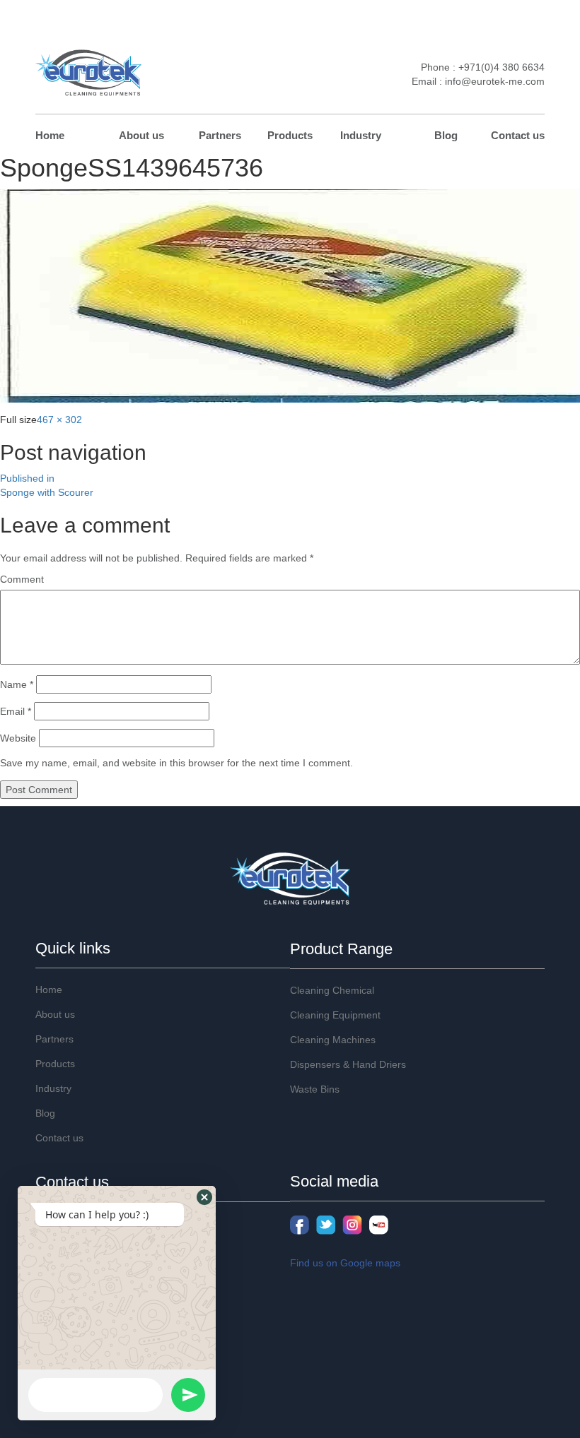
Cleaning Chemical (332, 990)
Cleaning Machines (333, 1039)
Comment (22, 579)
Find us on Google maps (345, 1262)
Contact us (518, 135)
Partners (220, 135)
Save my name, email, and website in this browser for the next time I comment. (176, 762)
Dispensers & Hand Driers (348, 1064)
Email (15, 711)
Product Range (341, 949)
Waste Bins (315, 1089)
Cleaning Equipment (335, 1015)
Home (49, 135)
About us (141, 135)
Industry (360, 135)
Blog (446, 135)
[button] (204, 1197)
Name (16, 684)
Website (18, 738)
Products (290, 135)
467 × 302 (59, 419)
